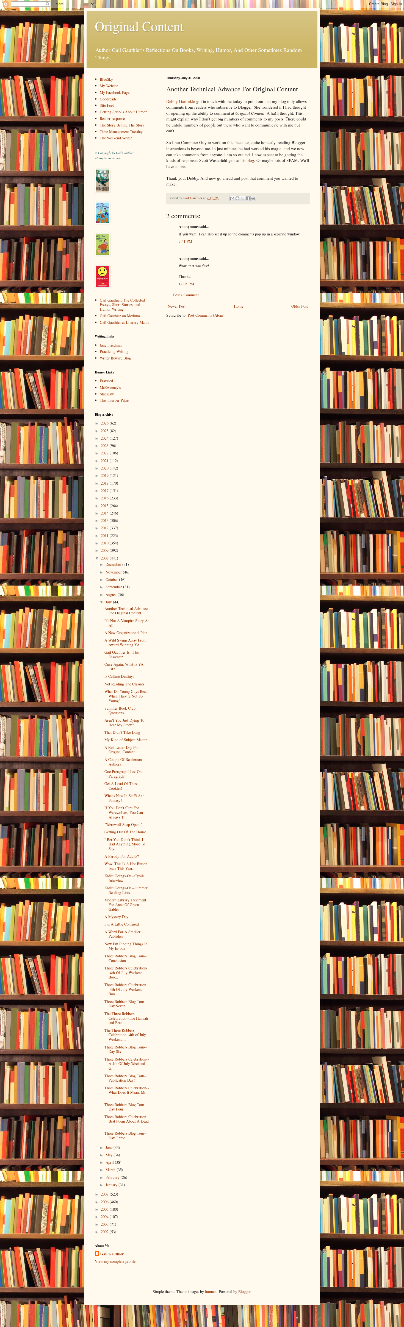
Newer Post (177, 306)
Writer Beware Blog (115, 358)
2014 (105, 513)
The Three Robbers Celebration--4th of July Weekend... (125, 1035)
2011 (105, 535)
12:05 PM (186, 283)
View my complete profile (115, 1261)
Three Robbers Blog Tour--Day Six (125, 1049)
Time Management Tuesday (121, 131)
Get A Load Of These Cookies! (121, 786)
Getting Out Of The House (125, 831)
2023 (105, 445)
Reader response (112, 118)
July (109, 602)
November (114, 572)
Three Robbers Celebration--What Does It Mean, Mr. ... (126, 1092)
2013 (105, 520)
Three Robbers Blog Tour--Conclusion (125, 958)
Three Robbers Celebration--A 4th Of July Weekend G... (126, 1063)
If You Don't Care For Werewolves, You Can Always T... (123, 812)
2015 (105, 505)
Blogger (244, 1291)
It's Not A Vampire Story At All (126, 623)
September (114, 586)
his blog (247, 160)
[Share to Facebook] (248, 198)
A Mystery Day (116, 916)
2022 (105, 453)
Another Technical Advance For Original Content (126, 611)
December (114, 564)
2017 (105, 490)
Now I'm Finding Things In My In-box (126, 946)
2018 (105, 483)
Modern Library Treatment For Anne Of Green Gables (125, 904)
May (110, 1154)
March (111, 1169)
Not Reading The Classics (124, 684)
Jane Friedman (111, 345)
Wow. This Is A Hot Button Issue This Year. (125, 866)
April (110, 1162)
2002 (105, 1231)
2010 (105, 543)
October (112, 579)
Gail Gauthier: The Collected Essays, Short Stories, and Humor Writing (122, 304)
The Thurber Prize (114, 400)
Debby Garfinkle (180, 101)
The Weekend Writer (116, 137)
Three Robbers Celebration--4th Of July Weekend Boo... (126, 972)
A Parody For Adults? (121, 856)
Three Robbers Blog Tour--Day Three (125, 1135)
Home (238, 306)
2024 (105, 438)
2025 (105, 430)
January (112, 1184)
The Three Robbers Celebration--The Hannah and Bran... (126, 1018)
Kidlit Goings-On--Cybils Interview (124, 878)
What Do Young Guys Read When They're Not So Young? (126, 696)
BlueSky (106, 79)
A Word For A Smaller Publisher (122, 934)
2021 (105, 460)
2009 (105, 550)
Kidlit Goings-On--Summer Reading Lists (126, 890)
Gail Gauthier (112, 1254)
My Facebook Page (114, 92)
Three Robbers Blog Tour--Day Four (125, 1107)
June (110, 1147)
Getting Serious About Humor (123, 111)
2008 (105, 558)
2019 (105, 475)
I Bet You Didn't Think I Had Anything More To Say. (124, 844)
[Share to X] (242, 198)
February (113, 1177)
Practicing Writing (114, 351)
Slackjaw (107, 394)
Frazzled (106, 380)
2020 (105, 468)
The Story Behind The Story (122, 125)
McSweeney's (110, 387)
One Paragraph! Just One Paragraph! (123, 774)
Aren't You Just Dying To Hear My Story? (124, 722)
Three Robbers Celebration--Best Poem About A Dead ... (126, 1121)
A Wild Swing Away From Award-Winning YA (125, 642)
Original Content (139, 26)
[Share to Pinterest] (253, 198)
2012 (105, 527)
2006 (105, 1201)
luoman (211, 1291)
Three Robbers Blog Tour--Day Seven (125, 1004)
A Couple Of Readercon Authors (123, 762)
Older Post (299, 306)
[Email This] (232, 198)
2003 (105, 1224)
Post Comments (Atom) (206, 315)
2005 (105, 1209)
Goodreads (108, 99)
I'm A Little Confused (121, 924)
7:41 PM (185, 241)
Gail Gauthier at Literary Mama (124, 322)
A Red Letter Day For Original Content (121, 750)
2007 (105, 1194)
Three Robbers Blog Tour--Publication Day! (125, 1078)
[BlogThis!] (237, 198)
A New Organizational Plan (125, 632)
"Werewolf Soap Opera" (123, 824)
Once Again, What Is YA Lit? (123, 666)
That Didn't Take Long (122, 732)
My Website (109, 85)
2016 (105, 498)
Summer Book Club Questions (119, 710)
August (112, 594)
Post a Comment (186, 294)
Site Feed (107, 105)
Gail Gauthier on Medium (120, 315)
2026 (105, 423)
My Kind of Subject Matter (125, 739)
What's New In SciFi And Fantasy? (124, 798)
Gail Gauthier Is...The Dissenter (121, 654)
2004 (105, 1216)
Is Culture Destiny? (119, 676)
